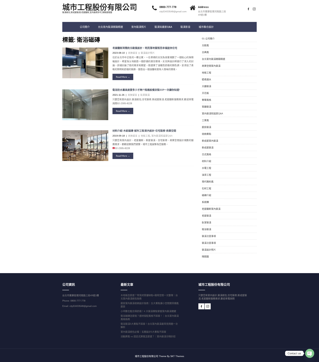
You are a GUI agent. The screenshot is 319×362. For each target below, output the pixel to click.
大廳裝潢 (206, 86)
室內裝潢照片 (138, 26)
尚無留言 (132, 53)
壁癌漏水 (206, 79)
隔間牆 (205, 256)
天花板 (205, 93)
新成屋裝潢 (207, 147)
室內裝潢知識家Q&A (161, 135)
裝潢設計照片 (148, 53)
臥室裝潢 (145, 95)
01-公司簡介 (208, 38)
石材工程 (206, 188)
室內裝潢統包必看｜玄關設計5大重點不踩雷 (143, 331)
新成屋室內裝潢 (210, 140)
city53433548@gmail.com (173, 11)
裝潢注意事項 (209, 236)
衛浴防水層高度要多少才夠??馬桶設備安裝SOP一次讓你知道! (146, 89)
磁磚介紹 (206, 195)
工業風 (205, 120)
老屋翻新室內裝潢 (211, 208)
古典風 (205, 52)
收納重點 (206, 134)
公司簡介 (85, 26)
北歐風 (205, 45)
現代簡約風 (207, 181)
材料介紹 (206, 161)
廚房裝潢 (206, 127)
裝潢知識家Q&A (163, 26)
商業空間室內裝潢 (211, 65)
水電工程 (206, 168)
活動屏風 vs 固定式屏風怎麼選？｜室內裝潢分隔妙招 (148, 336)
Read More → (123, 76)
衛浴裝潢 (206, 229)
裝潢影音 (185, 26)
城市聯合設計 (206, 26)
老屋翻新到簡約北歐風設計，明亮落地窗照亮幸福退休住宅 (144, 48)
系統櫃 (205, 202)
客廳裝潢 (206, 106)
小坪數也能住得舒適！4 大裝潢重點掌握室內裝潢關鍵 (148, 311)
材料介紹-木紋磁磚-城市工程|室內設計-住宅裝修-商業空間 (144, 130)
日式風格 (206, 154)
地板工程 (145, 135)
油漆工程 (206, 174)
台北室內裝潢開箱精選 (110, 26)
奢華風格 (206, 100)
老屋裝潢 (206, 215)
